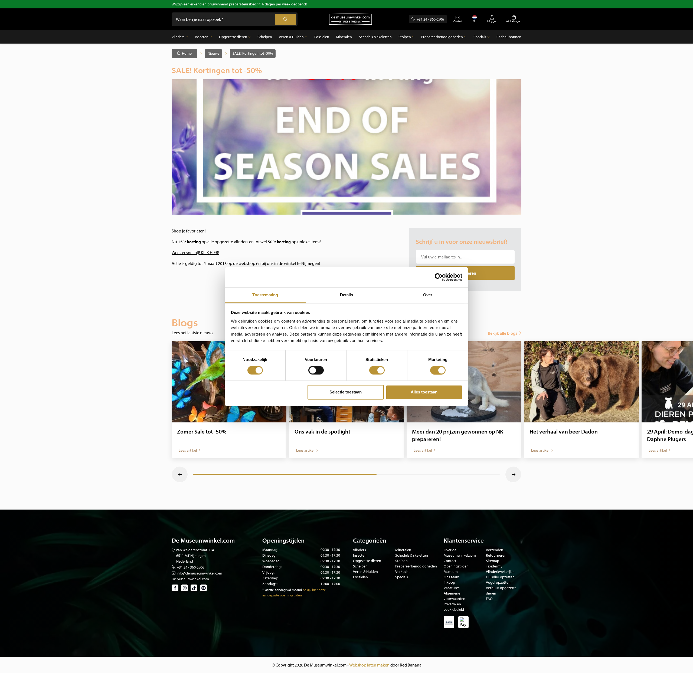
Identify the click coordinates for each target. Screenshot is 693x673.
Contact (450, 560)
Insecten (201, 36)
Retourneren (496, 555)
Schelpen (264, 36)
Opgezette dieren (233, 36)
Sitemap (492, 560)
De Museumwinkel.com (190, 578)
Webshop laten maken (369, 665)
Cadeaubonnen (508, 36)
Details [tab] (346, 295)
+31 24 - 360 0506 (430, 19)
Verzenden (494, 549)
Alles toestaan (424, 392)
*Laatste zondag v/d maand (282, 589)
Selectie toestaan (345, 392)
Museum (451, 571)
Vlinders (178, 36)
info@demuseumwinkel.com (199, 573)
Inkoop (449, 582)
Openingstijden (456, 566)
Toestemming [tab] (265, 295)
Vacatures (452, 587)
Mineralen (344, 36)
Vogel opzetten (498, 582)
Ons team (451, 576)
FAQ (489, 598)
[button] (180, 474)
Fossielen (321, 36)
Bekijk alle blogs (502, 333)
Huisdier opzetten (500, 576)
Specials (479, 36)
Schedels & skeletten (375, 36)
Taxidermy (494, 566)
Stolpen (404, 36)
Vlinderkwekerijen (500, 571)
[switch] (316, 370)
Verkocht (402, 571)
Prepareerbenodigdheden (442, 36)
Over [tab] (427, 295)
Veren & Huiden (291, 36)
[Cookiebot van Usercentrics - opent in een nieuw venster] (438, 277)
